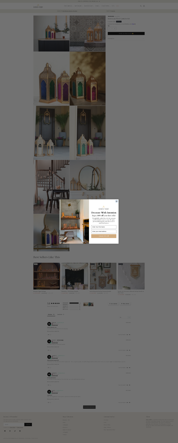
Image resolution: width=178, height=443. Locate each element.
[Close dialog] (116, 201)
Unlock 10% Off (104, 236)
